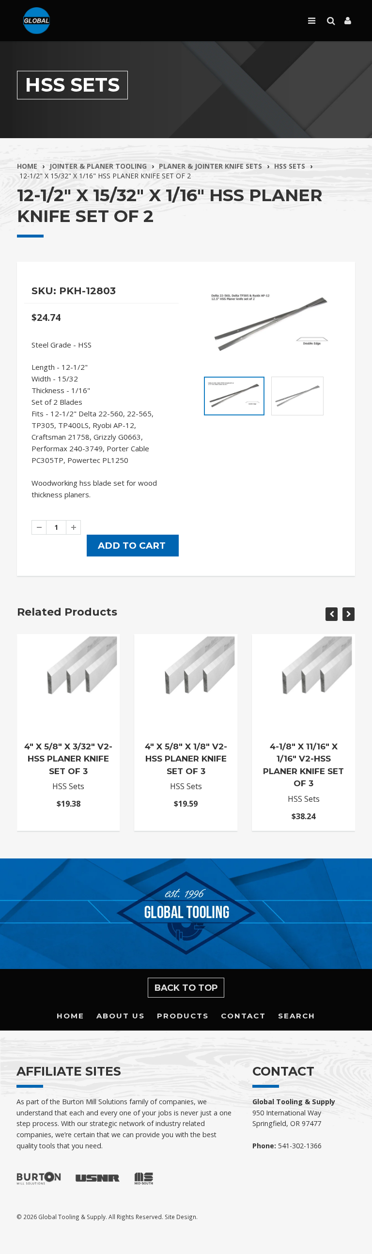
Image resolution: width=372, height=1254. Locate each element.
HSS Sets (289, 166)
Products (183, 1015)
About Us (120, 1015)
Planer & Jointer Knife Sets (210, 166)
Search (296, 1015)
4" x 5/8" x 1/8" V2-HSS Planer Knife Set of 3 (186, 759)
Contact (243, 1015)
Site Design (180, 1217)
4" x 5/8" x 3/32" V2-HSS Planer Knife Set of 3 (68, 759)
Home (27, 166)
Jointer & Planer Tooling (98, 166)
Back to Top (186, 988)
